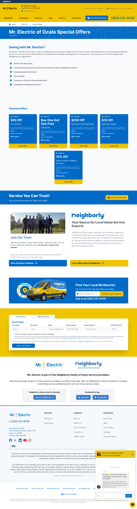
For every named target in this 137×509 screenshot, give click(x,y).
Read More (13, 131)
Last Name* (34, 325)
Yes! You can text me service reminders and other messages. (35, 334)
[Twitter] (15, 440)
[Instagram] (29, 440)
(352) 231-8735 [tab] (123, 18)
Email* (50, 325)
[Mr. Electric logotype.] (49, 365)
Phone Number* (71, 325)
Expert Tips (108, 419)
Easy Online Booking (118, 198)
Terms (64, 338)
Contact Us (78, 432)
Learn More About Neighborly (86, 263)
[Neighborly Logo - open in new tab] (6, 1)
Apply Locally (79, 436)
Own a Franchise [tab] (127, 8)
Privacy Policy (73, 338)
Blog (105, 423)
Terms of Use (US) (22, 488)
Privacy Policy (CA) (69, 488)
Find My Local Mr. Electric (111, 294)
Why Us (77, 419)
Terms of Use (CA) (37, 488)
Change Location (29, 11)
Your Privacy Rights (70, 494)
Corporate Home (110, 436)
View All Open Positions (22, 263)
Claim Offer (23, 146)
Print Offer (16, 136)
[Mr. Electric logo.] (10, 8)
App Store (85, 397)
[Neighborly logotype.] (88, 365)
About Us (77, 423)
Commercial (45, 316)
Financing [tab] (100, 8)
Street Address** (90, 325)
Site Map (107, 432)
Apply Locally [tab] (89, 8)
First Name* (16, 325)
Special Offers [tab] (114, 8)
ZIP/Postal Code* (116, 325)
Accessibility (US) (84, 488)
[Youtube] (25, 440)
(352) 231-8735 (96, 298)
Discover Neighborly (43, 397)
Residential (21, 316)
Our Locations (109, 428)
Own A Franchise (80, 428)
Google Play (102, 397)
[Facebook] (10, 440)
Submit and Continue (23, 345)
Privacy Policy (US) (53, 488)
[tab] (38, 18)
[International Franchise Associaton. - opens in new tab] (12, 446)
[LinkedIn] (20, 440)
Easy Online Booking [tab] (98, 18)
